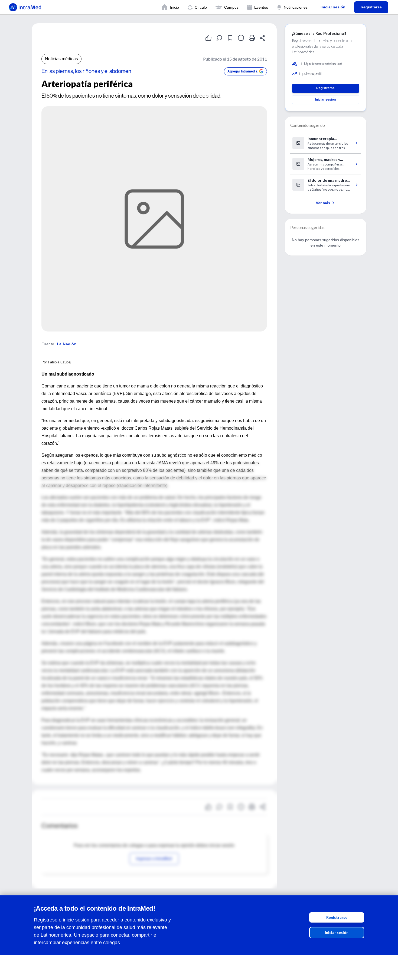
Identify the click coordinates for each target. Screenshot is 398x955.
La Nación (67, 344)
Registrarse (336, 917)
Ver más (323, 202)
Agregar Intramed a (242, 71)
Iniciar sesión (336, 932)
